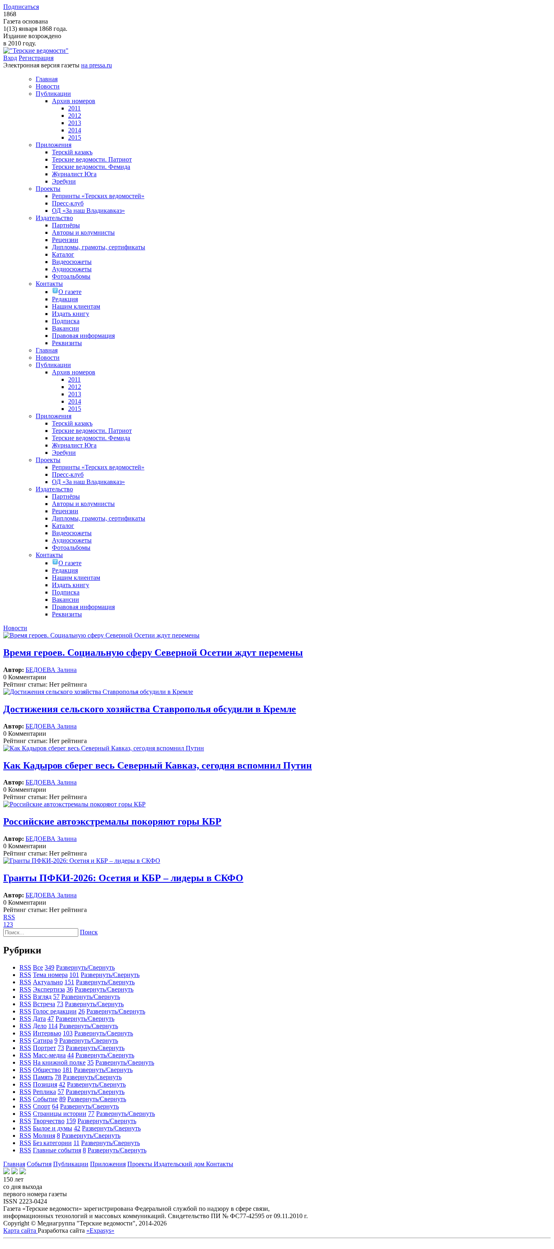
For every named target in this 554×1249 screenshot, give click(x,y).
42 (62, 1084)
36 (70, 989)
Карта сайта (20, 1230)
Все (38, 967)
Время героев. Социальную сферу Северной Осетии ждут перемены (153, 652)
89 (62, 1099)
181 (67, 1069)
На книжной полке (59, 1062)
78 (58, 1077)
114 (53, 1025)
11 (76, 1142)
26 (81, 1011)
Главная (14, 1163)
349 (49, 967)
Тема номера (50, 974)
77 (91, 1113)
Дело (40, 1025)
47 (50, 1018)
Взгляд (42, 996)
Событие (45, 1099)
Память (43, 1077)
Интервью (47, 1033)
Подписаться (21, 6)
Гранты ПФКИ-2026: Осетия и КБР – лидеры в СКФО (123, 878)
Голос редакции (55, 1011)
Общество (47, 1069)
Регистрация (36, 57)
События (39, 1163)
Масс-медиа (49, 1055)
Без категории (52, 1142)
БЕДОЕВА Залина (51, 669)
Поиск (89, 932)
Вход (10, 57)
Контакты (219, 1163)
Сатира (43, 1040)
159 (71, 1120)
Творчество (48, 1120)
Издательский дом (180, 1163)
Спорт (41, 1106)
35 (90, 1062)
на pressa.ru (96, 65)
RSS (9, 917)
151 (69, 982)
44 (70, 1055)
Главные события (57, 1150)
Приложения (108, 1163)
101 (74, 974)
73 (60, 1003)
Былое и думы (52, 1128)
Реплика (44, 1091)
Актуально (48, 982)
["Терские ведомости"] (36, 50)
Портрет (44, 1047)
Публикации (70, 1163)
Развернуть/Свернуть (85, 967)
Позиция (45, 1084)
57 (56, 996)
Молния (44, 1135)
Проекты (140, 1163)
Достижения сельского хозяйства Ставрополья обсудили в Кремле (149, 709)
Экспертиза (49, 989)
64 (55, 1106)
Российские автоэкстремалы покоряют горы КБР (112, 821)
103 (68, 1033)
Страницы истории (59, 1113)
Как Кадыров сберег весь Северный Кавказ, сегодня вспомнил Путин (157, 765)
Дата (39, 1018)
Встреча (44, 1003)
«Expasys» (100, 1230)
